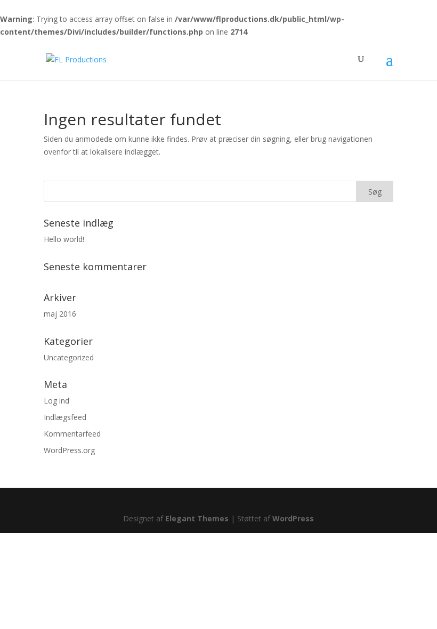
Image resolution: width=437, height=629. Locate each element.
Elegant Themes (197, 518)
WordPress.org (69, 450)
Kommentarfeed (72, 434)
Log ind (56, 401)
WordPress (293, 518)
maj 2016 (60, 314)
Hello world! (64, 239)
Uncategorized (69, 357)
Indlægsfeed (65, 417)
